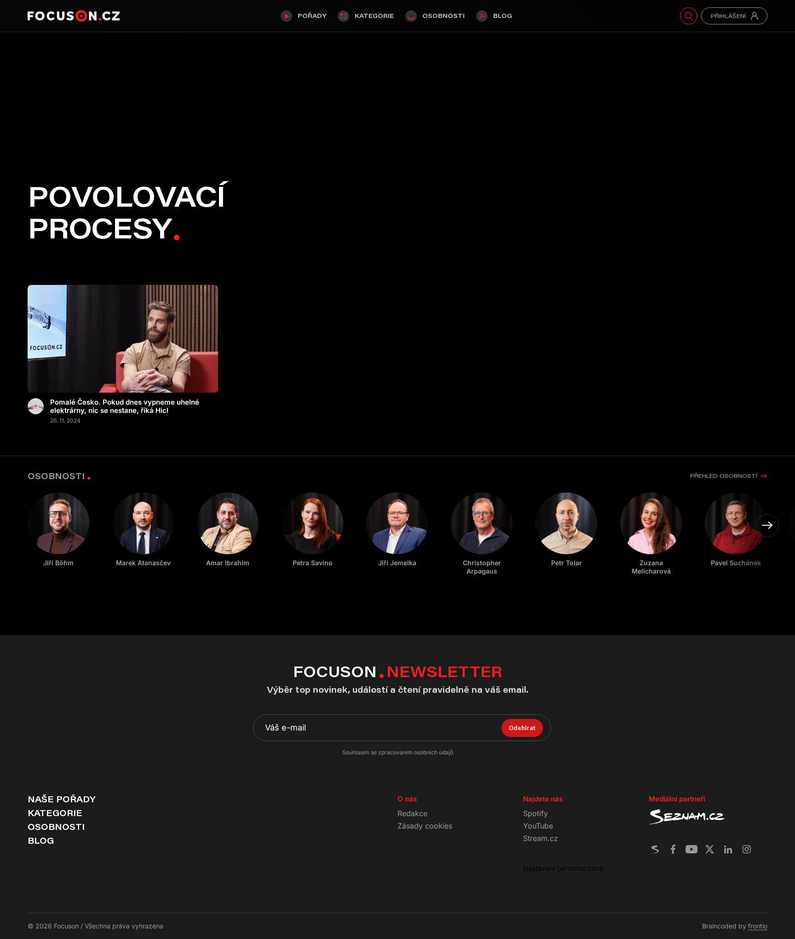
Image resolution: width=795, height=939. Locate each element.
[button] (767, 525)
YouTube (538, 825)
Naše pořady (61, 799)
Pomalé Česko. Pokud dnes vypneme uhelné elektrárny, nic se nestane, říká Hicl (124, 406)
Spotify (535, 813)
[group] (143, 530)
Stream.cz (540, 838)
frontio (757, 926)
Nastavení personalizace (563, 868)
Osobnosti (443, 15)
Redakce (412, 813)
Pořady (312, 15)
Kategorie (374, 15)
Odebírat (522, 728)
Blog (502, 15)
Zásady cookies (425, 825)
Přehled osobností (723, 475)
